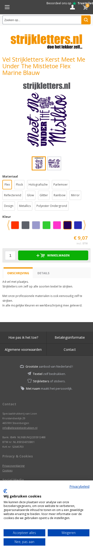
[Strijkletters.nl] (46, 39)
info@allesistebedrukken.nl (19, 427)
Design (8, 206)
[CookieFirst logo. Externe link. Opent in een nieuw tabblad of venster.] (5, 491)
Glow (30, 195)
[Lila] (37, 226)
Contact (70, 349)
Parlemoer (60, 184)
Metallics (25, 206)
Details (43, 273)
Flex (7, 184)
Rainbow (59, 195)
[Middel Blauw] (79, 226)
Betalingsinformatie (70, 337)
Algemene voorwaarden (23, 349)
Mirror (75, 195)
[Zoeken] (86, 19)
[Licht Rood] (16, 226)
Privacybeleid (79, 486)
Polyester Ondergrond (51, 206)
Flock (19, 184)
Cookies (7, 470)
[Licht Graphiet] (26, 226)
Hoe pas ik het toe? (23, 337)
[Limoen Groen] (47, 226)
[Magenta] (58, 226)
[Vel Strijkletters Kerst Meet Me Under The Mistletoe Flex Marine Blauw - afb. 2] (54, 163)
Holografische (38, 184)
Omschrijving (18, 273)
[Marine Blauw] (68, 226)
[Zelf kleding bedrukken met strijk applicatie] (7, 7)
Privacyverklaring (13, 465)
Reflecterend (12, 195)
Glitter (44, 195)
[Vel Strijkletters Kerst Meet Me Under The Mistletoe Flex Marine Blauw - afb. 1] (46, 116)
